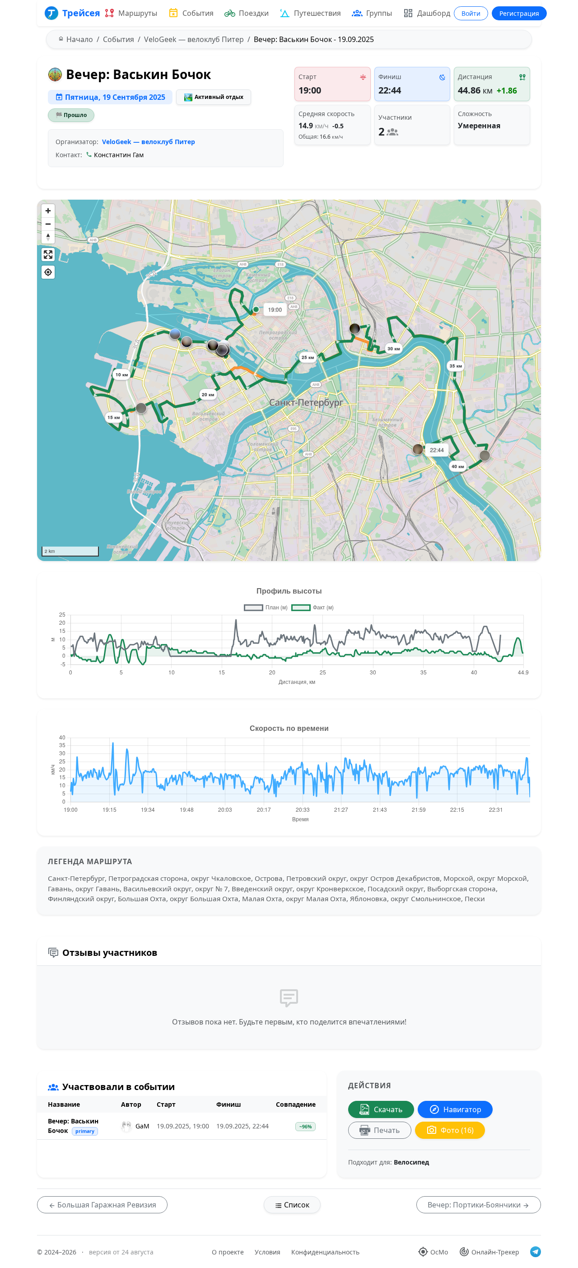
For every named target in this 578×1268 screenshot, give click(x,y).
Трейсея (81, 13)
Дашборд (433, 13)
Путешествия (317, 13)
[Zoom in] (48, 210)
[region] (289, 380)
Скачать (388, 1109)
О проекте (228, 1252)
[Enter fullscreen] (48, 254)
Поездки (254, 13)
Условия (267, 1252)
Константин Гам (119, 154)
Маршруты (137, 13)
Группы (379, 13)
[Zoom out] (48, 223)
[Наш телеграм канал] (535, 1251)
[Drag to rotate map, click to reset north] (48, 236)
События (198, 13)
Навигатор (462, 1109)
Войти (470, 13)
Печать (387, 1130)
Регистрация (519, 13)
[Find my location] (48, 272)
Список (295, 1205)
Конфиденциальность (325, 1252)
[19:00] (256, 309)
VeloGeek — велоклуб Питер (148, 141)
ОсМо (439, 1252)
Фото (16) (457, 1130)
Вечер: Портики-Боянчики (475, 1205)
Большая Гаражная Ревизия (106, 1205)
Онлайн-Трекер (495, 1252)
